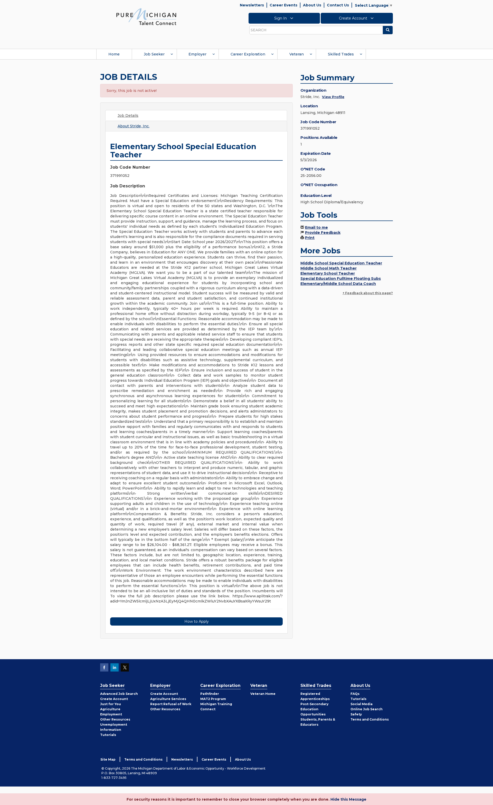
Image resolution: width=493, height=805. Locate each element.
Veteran (296, 54)
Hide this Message (348, 799)
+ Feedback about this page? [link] (368, 293)
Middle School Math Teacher (328, 268)
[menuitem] (114, 54)
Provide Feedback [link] (322, 232)
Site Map (108, 759)
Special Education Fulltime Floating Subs (340, 278)
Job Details (128, 115)
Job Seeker (154, 54)
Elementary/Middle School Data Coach (338, 283)
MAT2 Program (213, 699)
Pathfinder (209, 694)
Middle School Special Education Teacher (341, 263)
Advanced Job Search (119, 694)
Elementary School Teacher (327, 273)
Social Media (361, 704)
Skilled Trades (341, 54)
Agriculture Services (168, 699)
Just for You (110, 704)
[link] (146, 16)
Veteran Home (263, 694)
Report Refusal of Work (170, 704)
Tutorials (108, 735)
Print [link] (310, 237)
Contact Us (338, 5)
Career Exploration (248, 54)
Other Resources (115, 719)
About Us (312, 5)
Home (114, 54)
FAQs (354, 694)
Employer (197, 54)
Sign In (281, 18)
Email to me (316, 227)
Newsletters (252, 5)
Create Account (353, 18)
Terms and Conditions (369, 719)
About (133, 126)
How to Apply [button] (196, 621)
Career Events (283, 5)
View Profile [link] (333, 97)
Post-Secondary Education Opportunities (314, 709)
